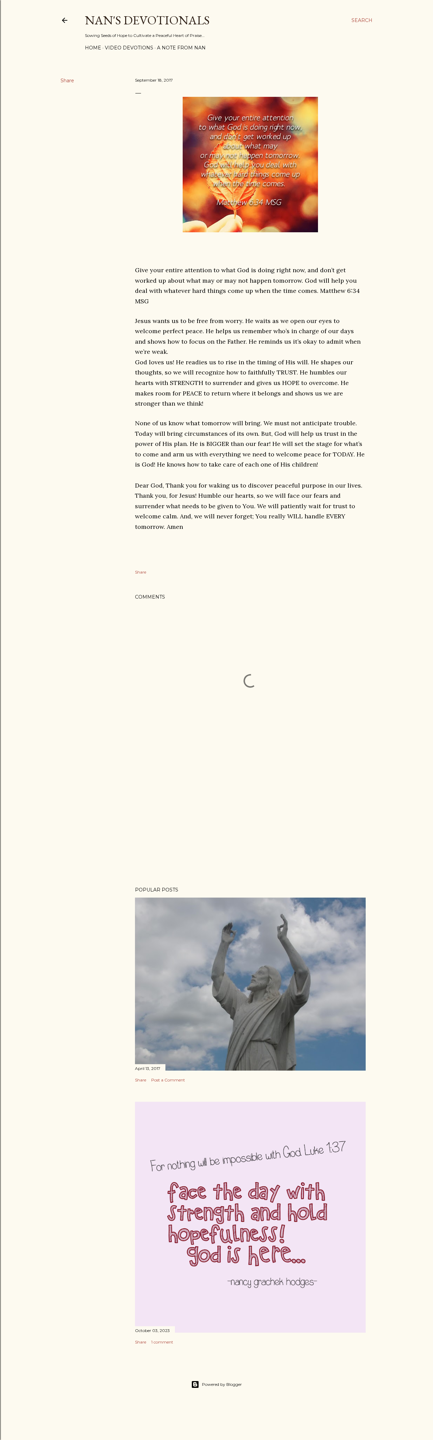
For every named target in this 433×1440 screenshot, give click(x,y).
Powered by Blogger (222, 1384)
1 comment (162, 1342)
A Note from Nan (181, 48)
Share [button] (67, 81)
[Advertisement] (250, 822)
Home (93, 48)
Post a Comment (168, 1079)
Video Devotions (129, 48)
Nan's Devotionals (147, 20)
